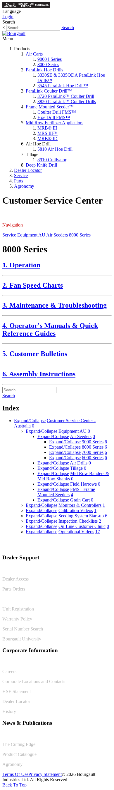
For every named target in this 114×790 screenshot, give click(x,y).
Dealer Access (15, 578)
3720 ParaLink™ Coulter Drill (65, 96)
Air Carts (34, 53)
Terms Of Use (15, 774)
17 (97, 531)
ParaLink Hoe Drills (44, 69)
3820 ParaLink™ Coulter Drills (66, 101)
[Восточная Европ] (26, 6)
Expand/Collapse (30, 420)
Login (7, 16)
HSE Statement (16, 691)
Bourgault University (21, 638)
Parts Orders (13, 588)
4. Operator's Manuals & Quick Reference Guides (50, 329)
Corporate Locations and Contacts (33, 681)
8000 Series (48, 64)
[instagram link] (107, 545)
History (9, 711)
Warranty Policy (17, 618)
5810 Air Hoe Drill (54, 149)
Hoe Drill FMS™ (53, 117)
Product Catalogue (19, 754)
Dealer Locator (28, 170)
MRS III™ (47, 133)
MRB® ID (47, 138)
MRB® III (47, 127)
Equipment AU (31, 234)
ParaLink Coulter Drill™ (49, 90)
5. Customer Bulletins (34, 354)
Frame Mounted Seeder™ (50, 106)
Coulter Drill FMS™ (56, 112)
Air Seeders (57, 234)
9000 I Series (49, 59)
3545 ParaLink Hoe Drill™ (62, 85)
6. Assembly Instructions (38, 374)
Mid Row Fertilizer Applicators (54, 122)
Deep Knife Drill (41, 164)
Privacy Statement (45, 774)
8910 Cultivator (51, 159)
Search (67, 27)
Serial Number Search (22, 628)
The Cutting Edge (18, 744)
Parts (18, 180)
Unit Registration (18, 608)
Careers (9, 671)
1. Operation (21, 265)
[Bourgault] (13, 33)
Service (21, 175)
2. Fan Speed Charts (32, 285)
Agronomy (24, 186)
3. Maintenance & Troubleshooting (54, 305)
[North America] (10, 6)
